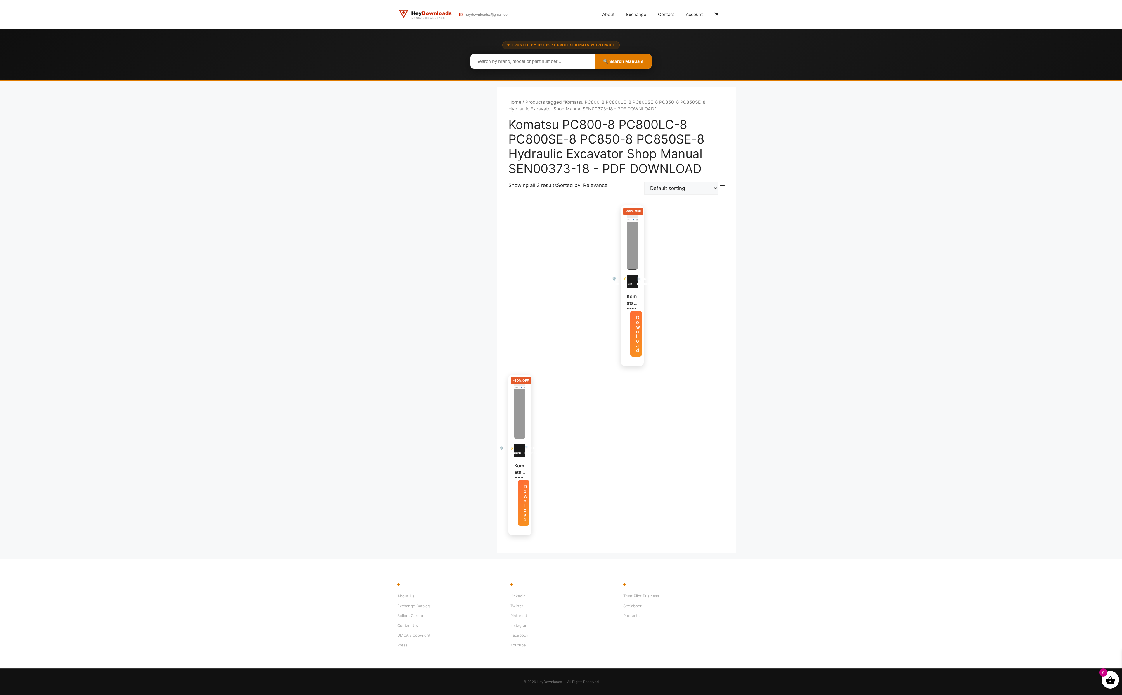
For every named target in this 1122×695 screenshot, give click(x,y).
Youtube (518, 645)
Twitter (516, 606)
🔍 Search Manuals (623, 61)
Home (514, 102)
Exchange (636, 14)
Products (631, 615)
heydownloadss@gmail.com (487, 14)
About (608, 14)
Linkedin (518, 596)
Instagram (519, 625)
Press (402, 645)
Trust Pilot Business (641, 596)
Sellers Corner (410, 615)
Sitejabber (632, 606)
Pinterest (518, 615)
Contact (666, 14)
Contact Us (407, 625)
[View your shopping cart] (717, 14)
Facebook (519, 635)
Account (694, 14)
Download (638, 333)
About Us (406, 596)
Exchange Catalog (413, 606)
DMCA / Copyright (413, 635)
